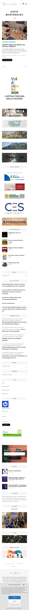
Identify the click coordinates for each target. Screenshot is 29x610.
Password (4, 416)
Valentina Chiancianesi (6, 55)
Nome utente (4, 411)
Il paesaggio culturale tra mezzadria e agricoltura (12, 338)
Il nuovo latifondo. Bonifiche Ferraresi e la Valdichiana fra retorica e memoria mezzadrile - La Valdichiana (13, 344)
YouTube (16, 573)
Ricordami (5, 422)
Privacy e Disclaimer (10, 608)
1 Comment (4, 56)
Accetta (14, 597)
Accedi (3, 383)
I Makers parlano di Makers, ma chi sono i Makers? (13, 45)
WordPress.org (5, 393)
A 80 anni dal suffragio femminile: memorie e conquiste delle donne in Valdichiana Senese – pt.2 (14, 308)
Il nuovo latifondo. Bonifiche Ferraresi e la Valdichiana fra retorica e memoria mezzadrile (13, 291)
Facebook (10, 573)
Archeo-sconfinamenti (8, 303)
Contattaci (14, 566)
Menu (26, 4)
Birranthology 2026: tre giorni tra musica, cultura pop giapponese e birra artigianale (13, 285)
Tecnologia (12, 41)
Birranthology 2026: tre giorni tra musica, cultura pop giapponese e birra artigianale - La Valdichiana (12, 319)
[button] (23, 585)
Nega (14, 601)
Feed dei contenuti (5, 386)
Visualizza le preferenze (14, 605)
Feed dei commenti (5, 390)
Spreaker (19, 573)
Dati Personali (20, 563)
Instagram (13, 573)
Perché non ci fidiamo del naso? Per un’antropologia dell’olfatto (11, 298)
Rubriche (5, 41)
